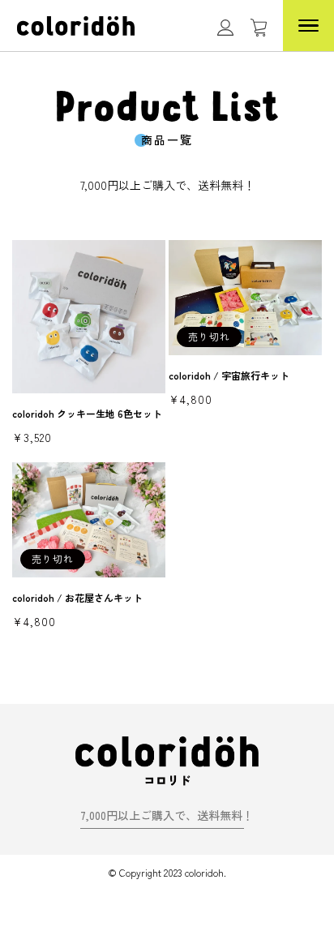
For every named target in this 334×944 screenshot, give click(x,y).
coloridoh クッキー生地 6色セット (87, 413)
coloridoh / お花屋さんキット (77, 597)
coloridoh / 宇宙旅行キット (229, 375)
